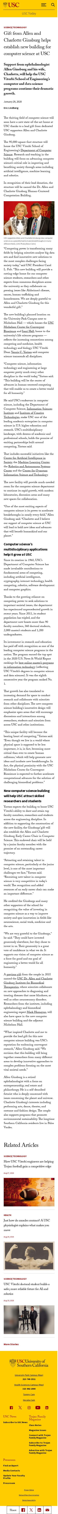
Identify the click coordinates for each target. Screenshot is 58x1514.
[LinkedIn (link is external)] (39, 1510)
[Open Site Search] (53, 4)
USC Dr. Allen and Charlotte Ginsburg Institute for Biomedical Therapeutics (28, 983)
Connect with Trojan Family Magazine (40, 1436)
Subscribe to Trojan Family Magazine (39, 1444)
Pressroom (9, 1483)
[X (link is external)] (31, 1510)
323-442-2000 (29, 1388)
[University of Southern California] (11, 5)
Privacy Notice (29, 1490)
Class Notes (35, 1425)
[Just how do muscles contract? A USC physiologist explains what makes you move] (29, 1256)
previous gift (14, 974)
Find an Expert (10, 1465)
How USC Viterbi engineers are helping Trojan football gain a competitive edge (29, 1164)
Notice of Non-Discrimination (29, 1495)
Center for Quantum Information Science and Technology (26, 473)
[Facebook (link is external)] (11, 1407)
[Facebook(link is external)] (23, 1510)
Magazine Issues (37, 1430)
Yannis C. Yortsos (21, 352)
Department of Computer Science (27, 152)
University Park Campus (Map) (29, 1375)
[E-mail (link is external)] (47, 1510)
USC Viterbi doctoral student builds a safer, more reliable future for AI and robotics (27, 1289)
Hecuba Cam (29, 1400)
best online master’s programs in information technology (29, 665)
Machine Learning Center (33, 462)
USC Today (29, 13)
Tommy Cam (29, 1394)
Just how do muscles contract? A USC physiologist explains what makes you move (27, 1225)
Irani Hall (28, 331)
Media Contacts (11, 1470)
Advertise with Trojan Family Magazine (40, 1451)
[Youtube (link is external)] (37, 1407)
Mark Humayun (36, 1012)
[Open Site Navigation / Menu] (43, 4)
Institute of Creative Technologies (24, 415)
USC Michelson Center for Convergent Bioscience (29, 327)
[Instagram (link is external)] (29, 1407)
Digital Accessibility (29, 1500)
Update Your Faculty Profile (14, 1477)
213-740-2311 (29, 1379)
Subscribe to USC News (15, 1422)
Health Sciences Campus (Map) (29, 1384)
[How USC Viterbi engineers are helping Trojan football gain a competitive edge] (29, 1192)
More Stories (11, 1344)
